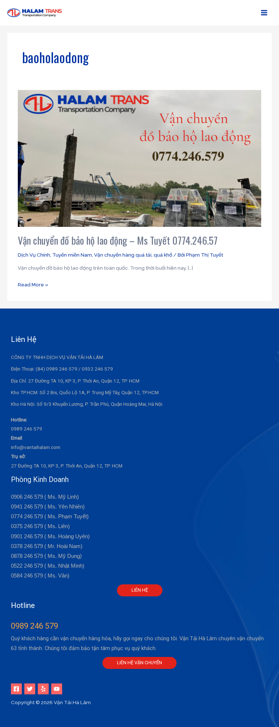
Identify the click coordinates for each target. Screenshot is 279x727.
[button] (139, 590)
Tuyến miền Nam (72, 255)
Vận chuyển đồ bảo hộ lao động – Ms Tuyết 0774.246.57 (118, 240)
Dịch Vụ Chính (34, 255)
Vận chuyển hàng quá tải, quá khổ (133, 255)
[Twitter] (29, 688)
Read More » (33, 283)
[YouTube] (56, 688)
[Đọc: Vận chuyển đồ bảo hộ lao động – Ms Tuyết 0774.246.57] (139, 158)
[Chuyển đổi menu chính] (264, 13)
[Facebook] (16, 688)
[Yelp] (43, 688)
